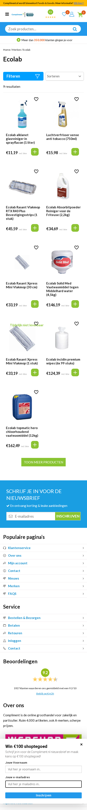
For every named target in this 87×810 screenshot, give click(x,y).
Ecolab (26, 49)
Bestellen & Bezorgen (24, 618)
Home (6, 49)
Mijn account (17, 563)
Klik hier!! (79, 3)
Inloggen (14, 641)
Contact (14, 571)
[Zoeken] (72, 32)
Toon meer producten (43, 462)
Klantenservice (19, 548)
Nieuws (13, 578)
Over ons (14, 555)
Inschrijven (43, 795)
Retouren (15, 633)
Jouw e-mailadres (17, 777)
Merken (16, 49)
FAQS (12, 593)
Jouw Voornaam (16, 762)
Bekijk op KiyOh (45, 693)
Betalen (14, 625)
